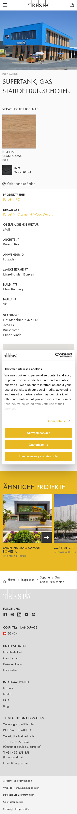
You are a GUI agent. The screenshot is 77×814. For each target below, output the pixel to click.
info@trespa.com (17, 763)
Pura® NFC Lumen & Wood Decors (28, 214)
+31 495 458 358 (18, 752)
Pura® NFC (11, 199)
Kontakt (7, 694)
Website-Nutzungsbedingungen (21, 787)
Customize (36, 444)
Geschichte (10, 658)
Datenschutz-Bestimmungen (19, 794)
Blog (6, 706)
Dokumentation (12, 664)
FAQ (6, 700)
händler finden (25, 184)
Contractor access (13, 802)
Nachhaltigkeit (12, 652)
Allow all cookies (38, 433)
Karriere (8, 688)
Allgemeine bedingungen (17, 780)
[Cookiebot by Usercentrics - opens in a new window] (55, 355)
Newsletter (10, 670)
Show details (56, 421)
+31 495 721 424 (17, 742)
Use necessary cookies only (38, 456)
